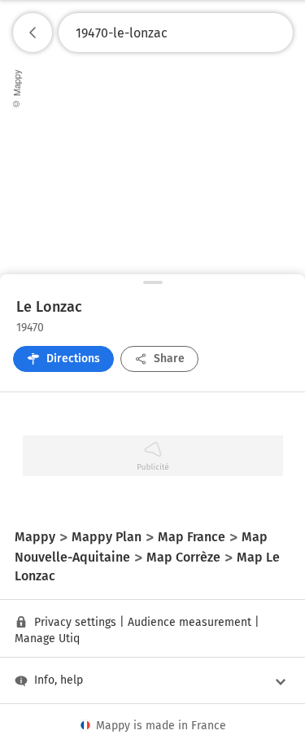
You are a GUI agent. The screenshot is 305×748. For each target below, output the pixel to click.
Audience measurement (189, 622)
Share (169, 358)
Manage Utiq (47, 638)
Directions (73, 358)
